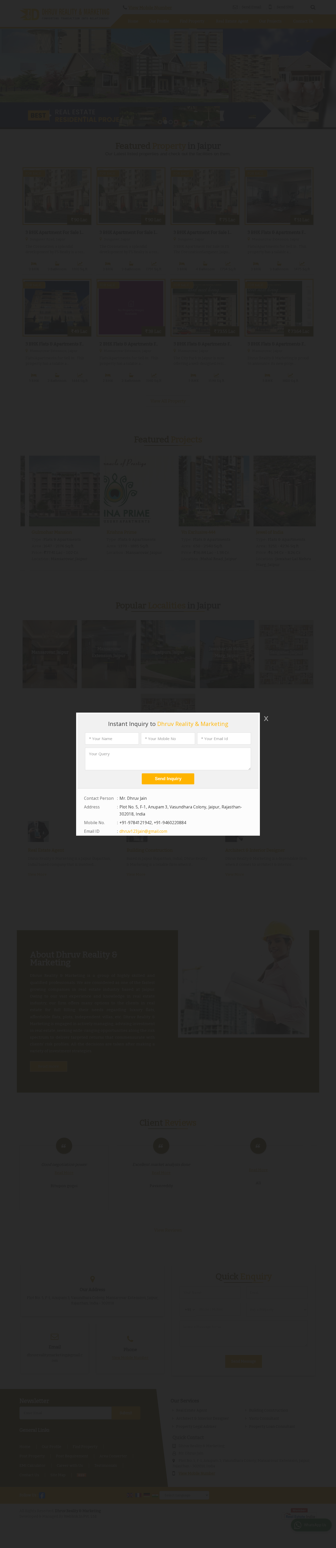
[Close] (265, 718)
